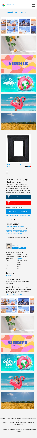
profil (15, 248)
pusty (13, 232)
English (5, 423)
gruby (20, 230)
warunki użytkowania (29, 419)
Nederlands (18, 424)
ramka (17, 232)
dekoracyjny (9, 228)
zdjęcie (20, 234)
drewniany (17, 228)
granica (15, 230)
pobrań (21, 165)
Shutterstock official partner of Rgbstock (11, 429)
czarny (15, 226)
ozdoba (8, 232)
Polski (24, 423)
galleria (22, 248)
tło (11, 234)
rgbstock (10, 5)
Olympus (19, 258)
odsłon (12, 165)
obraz (25, 230)
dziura (29, 228)
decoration (9, 275)
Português (31, 423)
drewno (23, 228)
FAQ (8, 294)
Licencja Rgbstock (14, 279)
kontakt (13, 419)
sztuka (8, 234)
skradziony (23, 232)
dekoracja (20, 226)
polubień (8, 167)
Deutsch (11, 423)
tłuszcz (15, 234)
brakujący (9, 226)
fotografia (9, 230)
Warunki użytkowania (16, 294)
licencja (19, 419)
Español (18, 423)
